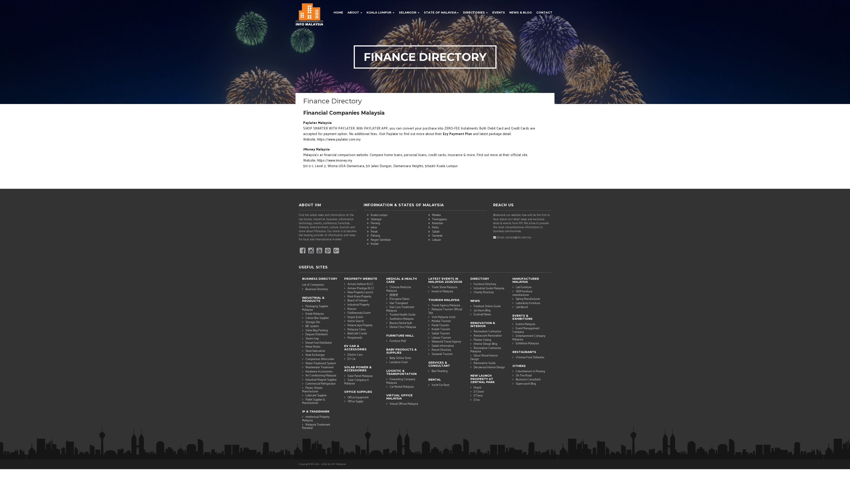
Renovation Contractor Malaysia (485, 349)
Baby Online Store (400, 358)
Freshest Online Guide (487, 306)
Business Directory (316, 289)
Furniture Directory (485, 284)
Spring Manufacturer (528, 299)
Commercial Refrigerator (320, 384)
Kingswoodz (355, 338)
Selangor (408, 12)
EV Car (352, 359)
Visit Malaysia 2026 (443, 317)
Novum (352, 309)
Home (338, 12)
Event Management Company (525, 330)
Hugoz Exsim (355, 317)
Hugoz (477, 387)
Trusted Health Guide (402, 315)
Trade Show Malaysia (444, 287)
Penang (375, 223)
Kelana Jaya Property (360, 325)
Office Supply (355, 401)
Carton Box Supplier (317, 318)
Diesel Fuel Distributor (318, 343)
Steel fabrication (315, 351)
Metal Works (312, 347)
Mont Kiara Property (359, 297)
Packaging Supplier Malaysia (315, 308)
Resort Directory (441, 350)
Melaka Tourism (441, 321)
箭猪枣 (394, 295)
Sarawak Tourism (442, 354)
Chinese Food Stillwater (530, 357)
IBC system (312, 326)
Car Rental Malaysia (402, 387)
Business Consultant (528, 380)
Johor (374, 227)
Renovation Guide (485, 363)
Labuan (436, 240)
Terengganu (439, 219)
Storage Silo (312, 322)
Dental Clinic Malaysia (403, 327)
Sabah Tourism (441, 333)
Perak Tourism (440, 325)
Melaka (436, 215)
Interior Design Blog (485, 344)
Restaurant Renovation (488, 336)
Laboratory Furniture (528, 303)
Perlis (435, 227)
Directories (474, 12)
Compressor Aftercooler (319, 359)
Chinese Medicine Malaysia (398, 289)
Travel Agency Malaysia (446, 305)
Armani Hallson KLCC (360, 284)
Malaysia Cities (357, 330)
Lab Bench (522, 307)
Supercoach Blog (526, 384)
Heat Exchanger (315, 355)
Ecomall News (482, 314)
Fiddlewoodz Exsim (359, 313)
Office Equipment (358, 397)
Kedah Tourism (441, 329)
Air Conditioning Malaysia (320, 376)
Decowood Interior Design (489, 367)
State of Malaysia (440, 12)
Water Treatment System (320, 363)
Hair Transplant (399, 303)
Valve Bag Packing (316, 330)
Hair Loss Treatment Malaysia (400, 308)
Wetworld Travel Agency (446, 342)
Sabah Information (443, 346)
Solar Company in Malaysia (356, 381)
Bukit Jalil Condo (357, 333)
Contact (544, 12)
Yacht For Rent (440, 385)
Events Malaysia (525, 324)
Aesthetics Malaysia (402, 319)
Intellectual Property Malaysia (316, 418)
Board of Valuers (358, 301)
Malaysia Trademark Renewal (316, 426)
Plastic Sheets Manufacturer (312, 389)
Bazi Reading (440, 371)
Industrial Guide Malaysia (489, 288)
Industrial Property (358, 305)
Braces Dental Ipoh (401, 323)
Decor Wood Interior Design (484, 357)
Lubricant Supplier (316, 395)
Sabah (436, 232)
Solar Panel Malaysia (360, 376)
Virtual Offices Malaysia (404, 404)
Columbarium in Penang (530, 371)
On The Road (524, 376)
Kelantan (437, 223)
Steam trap (312, 339)
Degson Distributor (316, 334)
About (354, 12)
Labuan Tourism (441, 338)
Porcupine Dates (399, 299)
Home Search (356, 321)
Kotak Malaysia (314, 314)
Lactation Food (399, 362)
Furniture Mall (398, 341)
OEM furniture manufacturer (522, 293)
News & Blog (520, 12)
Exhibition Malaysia (527, 343)
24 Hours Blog (482, 310)
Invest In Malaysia (442, 291)
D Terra (478, 396)
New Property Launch (360, 292)
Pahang (375, 236)
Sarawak (437, 236)
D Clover (479, 392)
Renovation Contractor (487, 331)
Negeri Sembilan (381, 240)
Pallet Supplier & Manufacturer (313, 401)
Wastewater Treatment (319, 367)
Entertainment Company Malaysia (528, 337)
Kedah (375, 244)
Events (498, 12)
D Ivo (477, 400)
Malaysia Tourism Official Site (445, 311)
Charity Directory (484, 292)
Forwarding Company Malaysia (400, 381)
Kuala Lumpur (379, 12)
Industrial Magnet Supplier (321, 380)
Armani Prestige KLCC (361, 288)
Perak (374, 232)
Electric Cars (355, 355)
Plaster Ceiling (482, 340)
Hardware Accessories (318, 372)
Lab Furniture (523, 287)
